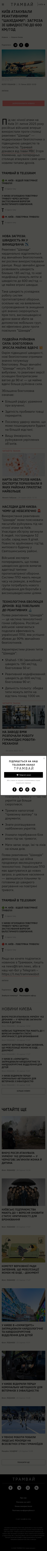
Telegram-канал (25, 775)
